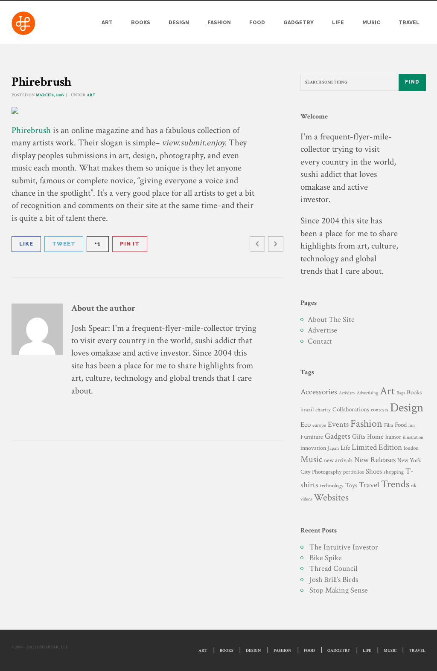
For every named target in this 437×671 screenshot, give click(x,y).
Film (388, 425)
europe (319, 425)
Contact (320, 341)
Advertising (367, 393)
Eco (305, 424)
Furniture (311, 437)
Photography (326, 472)
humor (393, 437)
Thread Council (333, 568)
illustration (413, 437)
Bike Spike (325, 558)
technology (332, 485)
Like (26, 243)
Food (257, 23)
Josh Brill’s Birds (333, 579)
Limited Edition (377, 447)
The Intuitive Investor (343, 547)
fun (411, 425)
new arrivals (338, 460)
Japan (333, 448)
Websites (331, 498)
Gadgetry (298, 23)
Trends (395, 484)
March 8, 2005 (50, 95)
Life (338, 23)
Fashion (219, 23)
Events (338, 424)
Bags (400, 393)
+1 (97, 243)
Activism (347, 393)
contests (379, 409)
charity (323, 410)
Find (412, 82)
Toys (351, 485)
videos (306, 499)
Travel (409, 23)
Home (375, 436)
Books (140, 23)
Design (179, 23)
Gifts (358, 436)
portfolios (353, 472)
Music (371, 23)
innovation (313, 448)
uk (414, 485)
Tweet (64, 243)
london (411, 448)
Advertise (322, 330)
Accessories (318, 392)
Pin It (130, 243)
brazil (307, 409)
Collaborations (350, 409)
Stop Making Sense (338, 590)
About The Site (331, 319)
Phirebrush (31, 130)
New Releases (375, 460)
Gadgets (337, 436)
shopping (394, 472)
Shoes (374, 471)
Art (107, 23)
